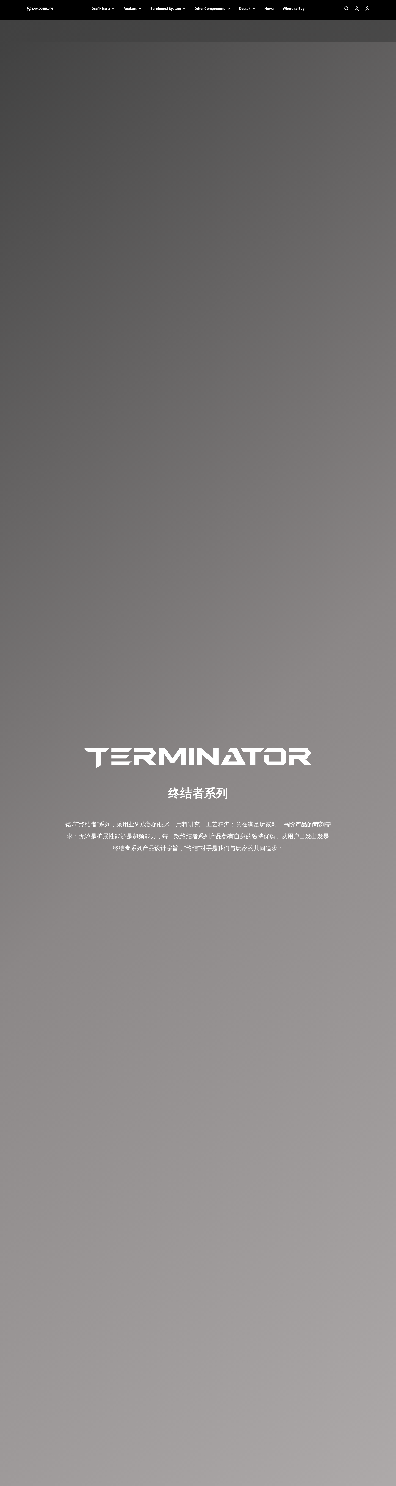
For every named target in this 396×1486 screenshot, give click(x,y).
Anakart (130, 8)
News (269, 8)
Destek (245, 8)
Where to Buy (294, 8)
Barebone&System (165, 8)
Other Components (210, 8)
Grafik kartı (101, 8)
